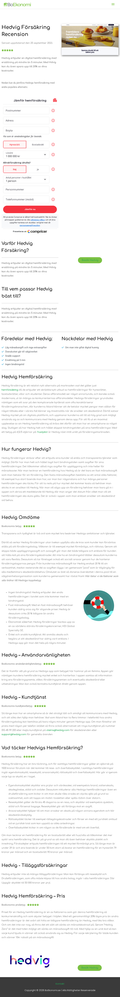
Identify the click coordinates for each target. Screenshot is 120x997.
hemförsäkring (10, 389)
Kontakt (60, 983)
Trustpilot (42, 432)
